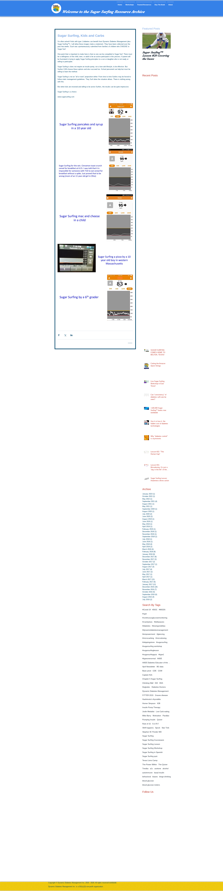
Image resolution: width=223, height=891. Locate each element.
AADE (159, 658)
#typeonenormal (149, 658)
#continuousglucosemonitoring (154, 618)
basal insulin (159, 773)
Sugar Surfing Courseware (153, 740)
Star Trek (165, 728)
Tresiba (145, 768)
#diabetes (146, 626)
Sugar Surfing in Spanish (152, 752)
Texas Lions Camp (149, 760)
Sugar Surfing (148, 736)
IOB (158, 703)
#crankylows (147, 622)
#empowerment (148, 634)
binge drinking (165, 777)
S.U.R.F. (155, 724)
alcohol (165, 768)
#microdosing (161, 638)
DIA (156, 683)
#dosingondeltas (158, 626)
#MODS (162, 610)
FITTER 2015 (147, 695)
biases (155, 777)
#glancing (161, 634)
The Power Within (149, 764)
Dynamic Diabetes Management (155, 691)
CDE (154, 671)
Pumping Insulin (148, 720)
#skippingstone (148, 642)
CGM (160, 671)
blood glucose (148, 781)
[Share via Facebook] (59, 335)
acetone (157, 768)
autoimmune (147, 773)
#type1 (161, 654)
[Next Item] (166, 41)
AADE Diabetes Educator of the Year (156, 663)
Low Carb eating (162, 711)
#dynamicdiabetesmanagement (155, 630)
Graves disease (161, 695)
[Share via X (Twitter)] (65, 335)
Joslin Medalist (148, 711)
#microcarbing (148, 638)
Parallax (166, 716)
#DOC (154, 610)
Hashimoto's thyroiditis (151, 699)
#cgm (144, 614)
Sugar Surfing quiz (149, 756)
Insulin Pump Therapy (151, 707)
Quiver (159, 720)
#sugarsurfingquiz (149, 654)
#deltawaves (159, 622)
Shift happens (148, 728)
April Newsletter (148, 667)
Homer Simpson (149, 703)
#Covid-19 (146, 610)
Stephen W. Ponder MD (152, 732)
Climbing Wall (147, 683)
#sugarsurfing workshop (152, 646)
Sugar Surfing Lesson (151, 744)
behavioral (146, 777)
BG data (160, 667)
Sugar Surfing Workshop (152, 748)
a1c (151, 768)
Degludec (146, 687)
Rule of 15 (146, 724)
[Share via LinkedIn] (71, 335)
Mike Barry (146, 716)
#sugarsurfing (161, 642)
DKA (161, 683)
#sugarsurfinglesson (150, 650)
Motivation (157, 716)
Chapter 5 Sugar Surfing (152, 679)
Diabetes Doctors (159, 687)
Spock (157, 728)
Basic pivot (146, 671)
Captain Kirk (147, 675)
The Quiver (163, 764)
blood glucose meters (151, 785)
